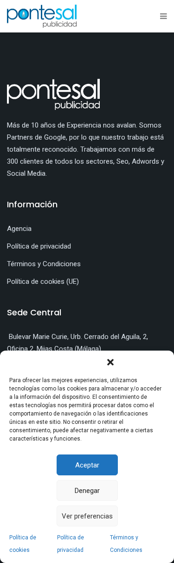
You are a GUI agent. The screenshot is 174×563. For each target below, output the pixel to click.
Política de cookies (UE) (43, 281)
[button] (110, 362)
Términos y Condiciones (44, 264)
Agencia (19, 228)
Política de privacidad (39, 246)
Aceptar (87, 465)
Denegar (87, 490)
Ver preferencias (87, 516)
